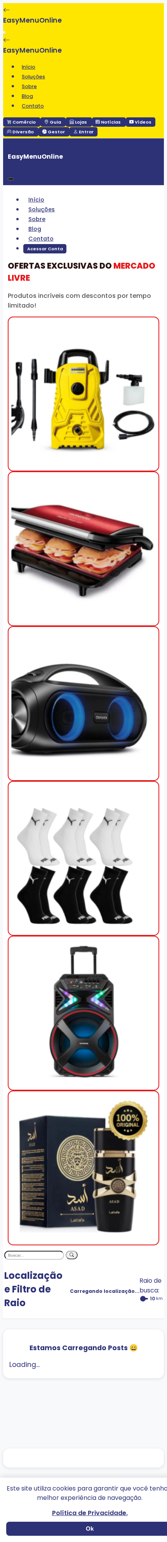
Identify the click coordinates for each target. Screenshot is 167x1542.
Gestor (56, 132)
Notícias (111, 122)
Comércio (24, 122)
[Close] (11, 179)
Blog (27, 96)
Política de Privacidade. (90, 1512)
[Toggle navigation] (4, 32)
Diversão (23, 132)
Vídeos (142, 122)
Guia (55, 122)
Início (28, 67)
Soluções (33, 76)
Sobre (29, 86)
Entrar (86, 132)
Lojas (81, 122)
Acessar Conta (45, 249)
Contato (33, 106)
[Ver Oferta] (83, 465)
